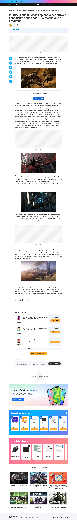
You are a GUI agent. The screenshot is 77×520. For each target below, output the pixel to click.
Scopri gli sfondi (17, 399)
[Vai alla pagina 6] (39, 432)
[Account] (67, 1)
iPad (16, 4)
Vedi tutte (61, 413)
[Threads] (61, 517)
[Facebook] (53, 517)
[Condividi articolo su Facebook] (10, 58)
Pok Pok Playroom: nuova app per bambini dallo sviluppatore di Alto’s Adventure (58, 487)
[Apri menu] (25, 1)
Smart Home (38, 4)
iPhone (10, 4)
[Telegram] (63, 517)
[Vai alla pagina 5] (38, 432)
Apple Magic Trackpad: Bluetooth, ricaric (44, 424)
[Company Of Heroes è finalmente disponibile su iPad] (58, 498)
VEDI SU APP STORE (38, 98)
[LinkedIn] (65, 517)
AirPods (25, 4)
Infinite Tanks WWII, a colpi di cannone (19, 486)
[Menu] (10, 2)
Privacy (61, 515)
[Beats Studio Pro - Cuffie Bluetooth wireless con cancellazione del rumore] (53, 419)
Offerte (53, 4)
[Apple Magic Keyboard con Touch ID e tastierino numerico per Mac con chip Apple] (34, 419)
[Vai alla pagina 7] (40, 432)
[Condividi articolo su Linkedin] (10, 67)
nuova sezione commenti (21, 32)
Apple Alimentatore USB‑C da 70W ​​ (63, 424)
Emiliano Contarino (16, 24)
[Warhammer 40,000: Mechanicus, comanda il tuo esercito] (19, 498)
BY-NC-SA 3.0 (28, 517)
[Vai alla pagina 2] (38, 461)
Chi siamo (50, 515)
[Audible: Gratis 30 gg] (24, 419)
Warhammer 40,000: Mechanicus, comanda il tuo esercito (18, 507)
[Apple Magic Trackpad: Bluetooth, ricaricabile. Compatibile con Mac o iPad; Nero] (44, 419)
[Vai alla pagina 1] (33, 432)
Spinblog (25, 516)
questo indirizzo (40, 287)
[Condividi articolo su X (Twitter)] (10, 63)
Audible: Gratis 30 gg (24, 424)
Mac (20, 4)
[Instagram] (59, 517)
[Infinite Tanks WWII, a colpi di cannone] (19, 478)
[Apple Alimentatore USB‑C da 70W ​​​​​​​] (63, 419)
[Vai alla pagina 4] (37, 432)
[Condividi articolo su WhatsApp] (10, 76)
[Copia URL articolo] (10, 81)
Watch (31, 4)
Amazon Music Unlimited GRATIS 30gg (14, 424)
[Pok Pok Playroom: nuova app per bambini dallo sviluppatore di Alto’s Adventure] (58, 478)
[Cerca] (12, 2)
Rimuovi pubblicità (38, 52)
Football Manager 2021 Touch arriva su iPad (38, 506)
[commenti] (62, 25)
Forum (44, 4)
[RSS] (67, 517)
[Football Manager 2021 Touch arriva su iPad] (38, 498)
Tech (49, 4)
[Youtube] (57, 517)
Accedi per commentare (54, 363)
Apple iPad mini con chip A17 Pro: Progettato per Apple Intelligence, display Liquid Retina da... (34, 318)
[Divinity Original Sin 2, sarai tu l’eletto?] (38, 478)
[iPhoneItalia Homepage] (19, 2)
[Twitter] (55, 517)
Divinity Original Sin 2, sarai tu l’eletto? (38, 486)
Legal (58, 515)
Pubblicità (66, 515)
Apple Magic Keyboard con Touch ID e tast (34, 424)
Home (10, 10)
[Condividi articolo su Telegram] (10, 72)
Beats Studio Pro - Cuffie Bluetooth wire (53, 424)
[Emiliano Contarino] (10, 25)
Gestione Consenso (36, 517)
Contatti (55, 515)
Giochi (17, 10)
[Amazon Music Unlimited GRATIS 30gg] (14, 419)
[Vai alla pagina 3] (36, 432)
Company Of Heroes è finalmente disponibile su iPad (58, 506)
